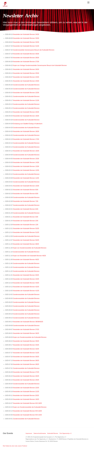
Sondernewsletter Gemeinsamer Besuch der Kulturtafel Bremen (33, 50)
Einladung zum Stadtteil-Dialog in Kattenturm (27, 123)
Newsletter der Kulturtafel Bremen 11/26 (26, 178)
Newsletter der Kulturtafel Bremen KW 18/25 (27, 403)
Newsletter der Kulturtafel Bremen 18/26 (26, 131)
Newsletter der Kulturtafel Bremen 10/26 (26, 186)
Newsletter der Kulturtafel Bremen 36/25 (26, 333)
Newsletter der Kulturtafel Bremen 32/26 (26, 42)
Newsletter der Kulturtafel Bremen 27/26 (26, 61)
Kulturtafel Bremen (52, 433)
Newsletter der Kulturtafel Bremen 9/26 (25, 189)
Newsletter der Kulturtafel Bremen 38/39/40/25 (28, 321)
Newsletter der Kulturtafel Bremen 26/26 (26, 69)
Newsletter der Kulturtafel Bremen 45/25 (26, 275)
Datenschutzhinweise (40, 433)
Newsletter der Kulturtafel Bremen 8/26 (25, 193)
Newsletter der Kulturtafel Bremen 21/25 (26, 391)
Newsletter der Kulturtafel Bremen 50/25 (26, 240)
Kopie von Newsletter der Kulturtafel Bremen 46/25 (29, 255)
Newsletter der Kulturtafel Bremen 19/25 (26, 399)
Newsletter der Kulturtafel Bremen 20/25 (26, 395)
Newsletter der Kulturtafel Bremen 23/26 (26, 81)
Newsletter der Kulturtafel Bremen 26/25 (26, 376)
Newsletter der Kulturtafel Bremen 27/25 (26, 372)
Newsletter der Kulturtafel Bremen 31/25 (26, 352)
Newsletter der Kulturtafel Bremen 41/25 (26, 290)
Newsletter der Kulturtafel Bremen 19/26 (26, 116)
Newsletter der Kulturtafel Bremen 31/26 (26, 46)
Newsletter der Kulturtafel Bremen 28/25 (26, 360)
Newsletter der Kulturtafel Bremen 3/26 (25, 217)
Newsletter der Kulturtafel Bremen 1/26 (25, 224)
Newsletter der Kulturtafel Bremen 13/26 (26, 166)
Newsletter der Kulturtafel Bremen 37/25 (26, 329)
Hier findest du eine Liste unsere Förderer (15, 446)
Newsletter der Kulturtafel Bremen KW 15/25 (27, 415)
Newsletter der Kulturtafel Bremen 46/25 (26, 259)
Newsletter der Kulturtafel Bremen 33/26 (26, 38)
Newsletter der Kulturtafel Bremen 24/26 (26, 77)
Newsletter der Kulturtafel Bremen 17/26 (26, 139)
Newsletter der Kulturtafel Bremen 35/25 (26, 341)
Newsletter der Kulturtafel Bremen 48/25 (26, 244)
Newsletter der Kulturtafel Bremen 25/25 (26, 380)
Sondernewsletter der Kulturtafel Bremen (26, 85)
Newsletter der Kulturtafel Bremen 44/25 (26, 279)
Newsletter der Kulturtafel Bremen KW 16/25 (27, 411)
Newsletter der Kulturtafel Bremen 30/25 (26, 356)
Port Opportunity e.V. (66, 433)
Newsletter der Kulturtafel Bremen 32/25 (26, 349)
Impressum (29, 433)
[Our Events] (5, 5)
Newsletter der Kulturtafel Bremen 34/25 (26, 345)
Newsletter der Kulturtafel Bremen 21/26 (26, 100)
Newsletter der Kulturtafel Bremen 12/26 (26, 170)
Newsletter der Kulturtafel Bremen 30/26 (26, 54)
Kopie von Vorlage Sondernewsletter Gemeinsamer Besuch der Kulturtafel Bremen (40, 65)
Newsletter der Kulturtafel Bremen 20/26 (26, 112)
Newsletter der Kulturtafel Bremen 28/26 (26, 57)
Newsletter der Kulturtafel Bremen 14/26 (26, 162)
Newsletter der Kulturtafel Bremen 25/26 (26, 73)
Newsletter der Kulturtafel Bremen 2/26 (25, 220)
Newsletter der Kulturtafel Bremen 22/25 (26, 387)
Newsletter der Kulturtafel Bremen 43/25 (26, 283)
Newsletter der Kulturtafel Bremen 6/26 (25, 209)
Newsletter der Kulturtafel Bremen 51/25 (26, 232)
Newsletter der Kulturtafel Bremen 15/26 (26, 158)
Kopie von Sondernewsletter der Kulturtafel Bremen (29, 248)
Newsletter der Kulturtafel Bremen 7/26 (25, 201)
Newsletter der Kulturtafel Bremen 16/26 (26, 151)
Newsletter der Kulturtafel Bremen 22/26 (26, 92)
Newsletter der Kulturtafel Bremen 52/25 (26, 228)
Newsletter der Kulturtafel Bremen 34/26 (26, 34)
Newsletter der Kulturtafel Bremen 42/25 (26, 286)
